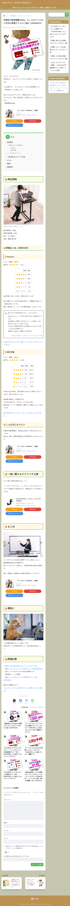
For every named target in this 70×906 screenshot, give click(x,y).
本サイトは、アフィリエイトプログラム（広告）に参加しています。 (35, 7)
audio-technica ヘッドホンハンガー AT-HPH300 (28, 500)
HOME (36, 899)
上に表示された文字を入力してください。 (17, 856)
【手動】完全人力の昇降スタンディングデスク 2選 (58, 42)
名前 (6, 822)
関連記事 (10, 167)
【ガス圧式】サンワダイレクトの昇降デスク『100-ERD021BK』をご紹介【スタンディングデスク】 (58, 32)
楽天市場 (13, 150)
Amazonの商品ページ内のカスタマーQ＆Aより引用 (26, 335)
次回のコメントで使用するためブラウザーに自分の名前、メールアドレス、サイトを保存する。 (24, 847)
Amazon (13, 148)
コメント (7, 799)
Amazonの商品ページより (16, 226)
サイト (6, 838)
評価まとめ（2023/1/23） (16, 145)
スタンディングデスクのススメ (17, 2)
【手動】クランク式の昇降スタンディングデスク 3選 (58, 49)
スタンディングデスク (36, 707)
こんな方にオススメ (14, 153)
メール (7, 830)
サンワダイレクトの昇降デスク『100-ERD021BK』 (26, 669)
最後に (9, 163)
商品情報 (10, 142)
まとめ (9, 160)
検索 (67, 15)
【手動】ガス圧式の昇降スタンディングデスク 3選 (20, 666)
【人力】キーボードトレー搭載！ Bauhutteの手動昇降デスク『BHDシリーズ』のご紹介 (58, 66)
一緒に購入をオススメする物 (16, 157)
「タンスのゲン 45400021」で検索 (27, 110)
